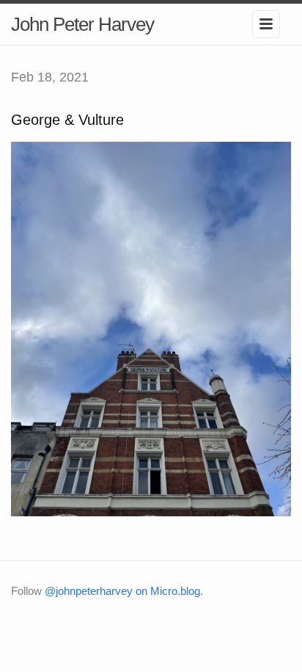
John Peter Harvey (82, 24)
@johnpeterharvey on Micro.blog (122, 591)
